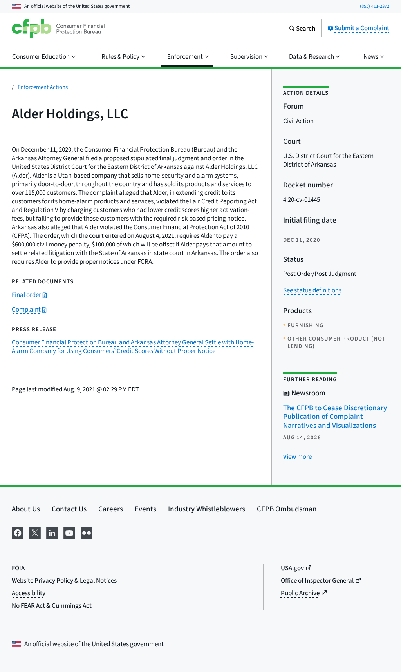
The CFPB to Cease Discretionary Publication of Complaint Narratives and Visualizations (335, 416)
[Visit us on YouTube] (69, 531)
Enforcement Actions (43, 87)
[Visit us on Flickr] (86, 531)
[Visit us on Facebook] (17, 531)
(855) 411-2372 (374, 6)
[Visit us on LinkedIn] (52, 531)
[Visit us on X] (35, 531)
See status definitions (312, 290)
